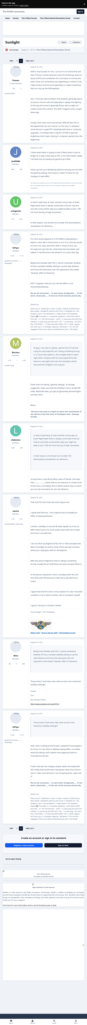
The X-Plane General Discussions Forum (53, 50)
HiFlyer (15, 248)
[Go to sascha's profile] (15, 502)
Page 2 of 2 (30, 61)
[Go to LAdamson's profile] (15, 430)
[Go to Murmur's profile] (15, 343)
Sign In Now (63, 845)
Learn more (4, 4)
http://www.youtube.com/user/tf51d (44, 704)
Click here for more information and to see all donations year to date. (30, 905)
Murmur (16, 352)
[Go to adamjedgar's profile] (6, 50)
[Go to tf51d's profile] (15, 646)
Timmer (15, 80)
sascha (16, 511)
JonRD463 (15, 161)
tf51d (15, 655)
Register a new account (24, 845)
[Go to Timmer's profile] (15, 71)
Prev (11, 61)
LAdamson (16, 440)
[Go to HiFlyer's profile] (15, 238)
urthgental (16, 211)
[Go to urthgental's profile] (15, 202)
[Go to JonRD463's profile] (15, 152)
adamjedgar (14, 50)
